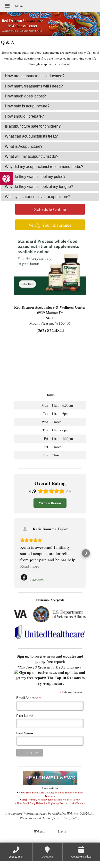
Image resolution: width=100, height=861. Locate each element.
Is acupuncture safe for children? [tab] (33, 126)
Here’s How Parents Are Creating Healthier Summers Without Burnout (51, 794)
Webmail (39, 831)
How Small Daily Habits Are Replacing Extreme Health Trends (50, 803)
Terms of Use (50, 818)
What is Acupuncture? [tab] (23, 146)
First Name (24, 716)
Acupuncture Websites (20, 813)
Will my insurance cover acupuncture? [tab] (37, 197)
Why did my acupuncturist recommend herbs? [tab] (44, 167)
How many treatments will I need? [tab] (34, 86)
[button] (6, 178)
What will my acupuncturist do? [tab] (31, 156)
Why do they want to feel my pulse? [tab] (35, 176)
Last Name (24, 733)
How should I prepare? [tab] (24, 116)
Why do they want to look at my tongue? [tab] (39, 186)
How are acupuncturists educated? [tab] (35, 76)
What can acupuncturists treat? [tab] (31, 136)
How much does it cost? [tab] (25, 96)
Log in (62, 831)
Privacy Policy (70, 818)
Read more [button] (29, 566)
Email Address (28, 698)
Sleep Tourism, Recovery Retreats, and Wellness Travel (50, 799)
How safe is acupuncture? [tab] (27, 106)
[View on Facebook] (25, 529)
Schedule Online (50, 209)
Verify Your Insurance (50, 225)
